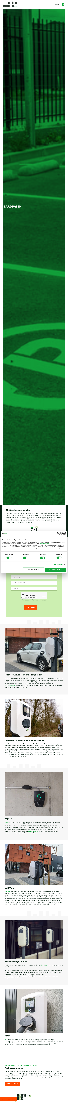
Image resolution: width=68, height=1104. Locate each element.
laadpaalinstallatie (10, 685)
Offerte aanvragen (8, 1099)
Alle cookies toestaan (55, 569)
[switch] (25, 558)
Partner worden (12, 1083)
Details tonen (58, 564)
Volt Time (7, 891)
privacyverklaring (44, 543)
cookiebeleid (53, 548)
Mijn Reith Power (33, 831)
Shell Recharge (45, 965)
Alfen (6, 1039)
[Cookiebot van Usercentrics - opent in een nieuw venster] (58, 533)
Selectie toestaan (33, 569)
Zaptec (7, 822)
